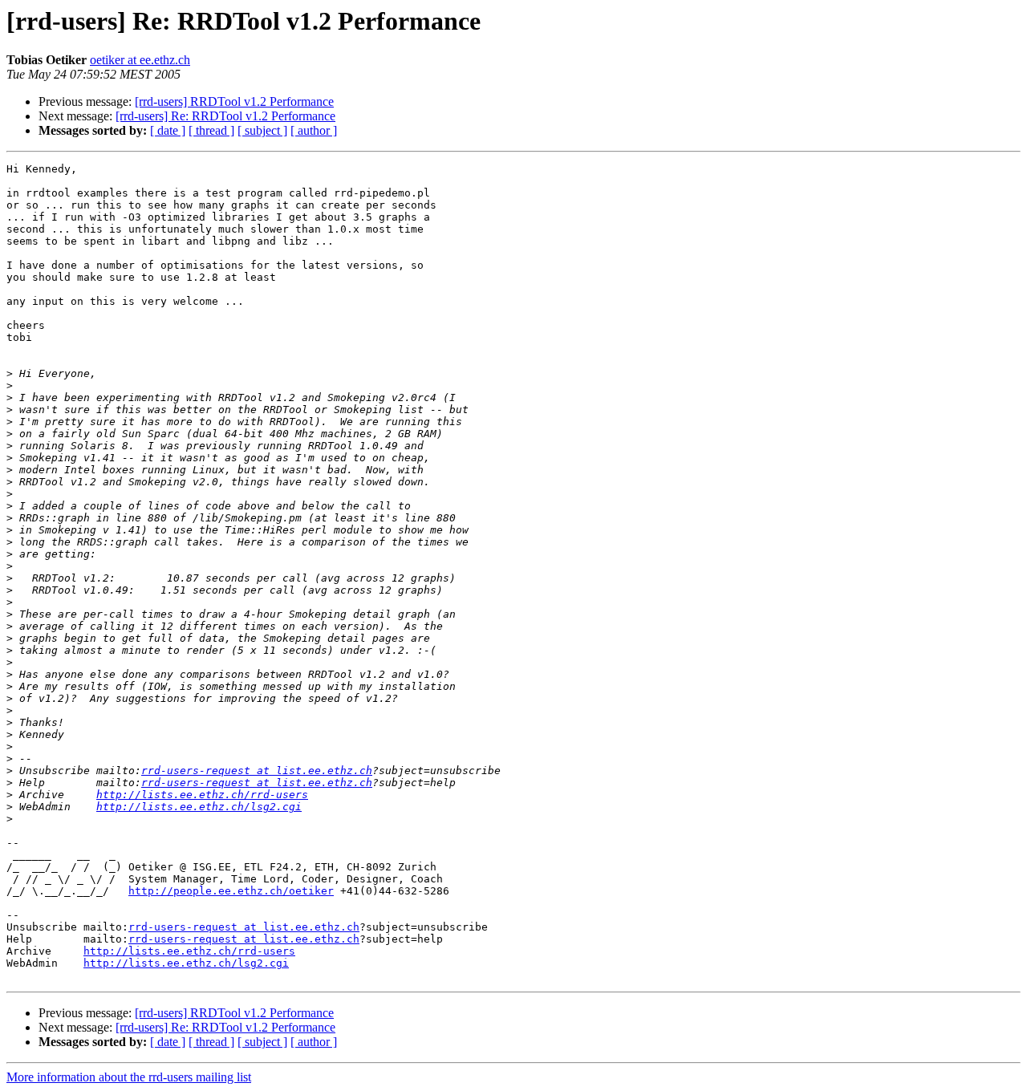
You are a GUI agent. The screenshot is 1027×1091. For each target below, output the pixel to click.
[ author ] (313, 130)
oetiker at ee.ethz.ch (140, 60)
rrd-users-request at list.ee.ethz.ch (256, 771)
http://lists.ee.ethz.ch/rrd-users (202, 795)
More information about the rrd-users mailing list (128, 1077)
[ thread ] (211, 130)
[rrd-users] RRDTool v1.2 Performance (234, 101)
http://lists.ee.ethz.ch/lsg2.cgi (199, 807)
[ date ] (167, 130)
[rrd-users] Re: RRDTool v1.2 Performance (225, 116)
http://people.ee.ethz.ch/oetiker (231, 891)
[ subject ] (262, 130)
